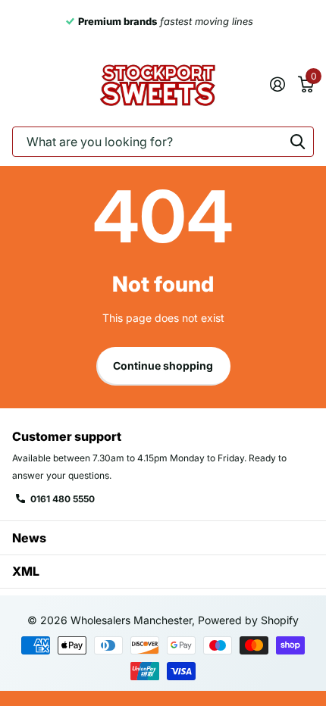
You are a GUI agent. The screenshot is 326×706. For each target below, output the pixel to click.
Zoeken (297, 142)
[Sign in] (277, 84)
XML (25, 571)
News (29, 537)
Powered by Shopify (248, 620)
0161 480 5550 (62, 499)
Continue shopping (163, 365)
